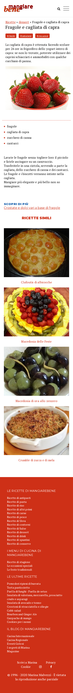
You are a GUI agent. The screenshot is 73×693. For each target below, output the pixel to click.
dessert (24, 22)
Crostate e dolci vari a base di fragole (32, 208)
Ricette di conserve (19, 543)
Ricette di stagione (18, 562)
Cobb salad (14, 610)
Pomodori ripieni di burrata (23, 583)
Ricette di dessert (18, 532)
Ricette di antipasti (19, 498)
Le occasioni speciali (19, 565)
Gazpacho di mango (19, 618)
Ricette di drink (16, 536)
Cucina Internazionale (20, 636)
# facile (11, 35)
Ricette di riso (15, 505)
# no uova (42, 35)
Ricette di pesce (17, 517)
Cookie (26, 667)
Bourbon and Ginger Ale (22, 614)
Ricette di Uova (16, 521)
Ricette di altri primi (19, 509)
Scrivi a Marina (27, 662)
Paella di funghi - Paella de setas (27, 591)
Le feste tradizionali (19, 569)
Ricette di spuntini (18, 540)
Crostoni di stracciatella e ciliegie (27, 606)
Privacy (51, 662)
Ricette (10, 22)
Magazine (13, 651)
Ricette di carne (16, 513)
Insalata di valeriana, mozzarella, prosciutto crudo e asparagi (34, 597)
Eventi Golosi (15, 643)
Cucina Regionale (17, 640)
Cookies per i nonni (19, 622)
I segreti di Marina (18, 647)
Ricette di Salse (16, 528)
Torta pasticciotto (18, 587)
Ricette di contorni (18, 524)
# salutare (25, 35)
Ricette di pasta (16, 502)
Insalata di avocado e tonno (24, 603)
